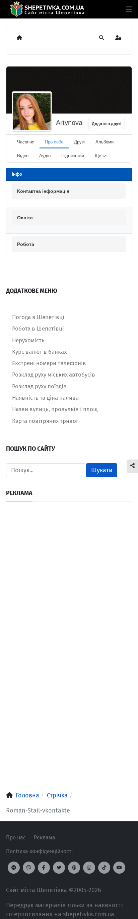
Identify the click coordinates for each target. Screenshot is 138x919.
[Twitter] (59, 868)
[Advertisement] (69, 577)
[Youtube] (119, 868)
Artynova (69, 122)
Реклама (44, 837)
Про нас (16, 837)
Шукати (102, 470)
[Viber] (29, 868)
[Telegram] (14, 868)
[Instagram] (89, 868)
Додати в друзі (106, 124)
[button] (129, 9)
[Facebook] (44, 868)
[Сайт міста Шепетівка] (47, 9)
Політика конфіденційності (39, 851)
